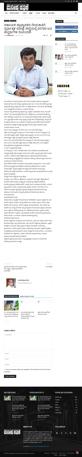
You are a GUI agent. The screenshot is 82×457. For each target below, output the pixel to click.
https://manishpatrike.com (25, 283)
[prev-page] (5, 322)
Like (75, 27)
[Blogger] (57, 433)
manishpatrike (10, 35)
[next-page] (8, 322)
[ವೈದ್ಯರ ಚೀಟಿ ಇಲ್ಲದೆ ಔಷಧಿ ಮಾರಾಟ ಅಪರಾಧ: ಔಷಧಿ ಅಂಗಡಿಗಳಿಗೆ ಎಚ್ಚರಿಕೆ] (45, 306)
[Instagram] (68, 1)
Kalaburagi (19, 18)
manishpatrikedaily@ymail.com (39, 446)
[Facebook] (66, 1)
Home (5, 18)
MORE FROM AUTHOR (27, 296)
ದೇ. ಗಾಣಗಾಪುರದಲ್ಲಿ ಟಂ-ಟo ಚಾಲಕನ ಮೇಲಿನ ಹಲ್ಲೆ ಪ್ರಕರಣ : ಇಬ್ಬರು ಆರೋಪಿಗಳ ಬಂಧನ (11, 314)
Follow (74, 31)
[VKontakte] (75, 433)
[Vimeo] (74, 1)
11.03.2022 (48, 267)
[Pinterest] (15, 40)
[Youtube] (77, 1)
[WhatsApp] (20, 40)
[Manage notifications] (77, 452)
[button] (75, 13)
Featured (11, 18)
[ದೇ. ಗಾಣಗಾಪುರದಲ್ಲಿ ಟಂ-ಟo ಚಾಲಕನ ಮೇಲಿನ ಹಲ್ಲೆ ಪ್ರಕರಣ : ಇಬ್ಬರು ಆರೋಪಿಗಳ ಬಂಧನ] (11, 306)
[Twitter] (71, 1)
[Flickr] (66, 433)
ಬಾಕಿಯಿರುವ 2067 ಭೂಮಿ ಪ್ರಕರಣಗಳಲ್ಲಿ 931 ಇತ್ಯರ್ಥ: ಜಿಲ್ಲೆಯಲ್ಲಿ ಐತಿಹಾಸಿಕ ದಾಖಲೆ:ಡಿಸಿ (15, 269)
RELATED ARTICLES (11, 296)
